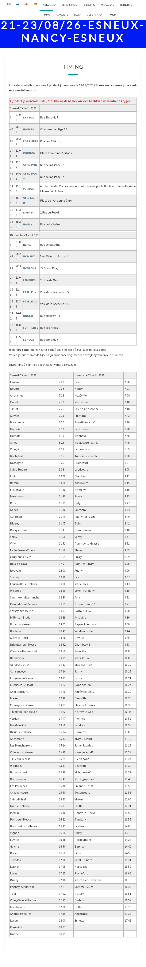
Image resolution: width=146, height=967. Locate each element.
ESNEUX (28, 117)
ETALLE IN (29, 292)
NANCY (27, 224)
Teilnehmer (126, 4)
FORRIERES (30, 141)
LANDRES (29, 280)
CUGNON (29, 153)
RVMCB (112, 14)
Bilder (77, 14)
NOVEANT (29, 268)
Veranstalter (70, 4)
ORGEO (28, 316)
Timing (46, 14)
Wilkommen (49, 4)
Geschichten (94, 14)
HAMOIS (28, 129)
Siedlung (89, 4)
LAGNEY (28, 212)
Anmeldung (107, 4)
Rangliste (62, 14)
